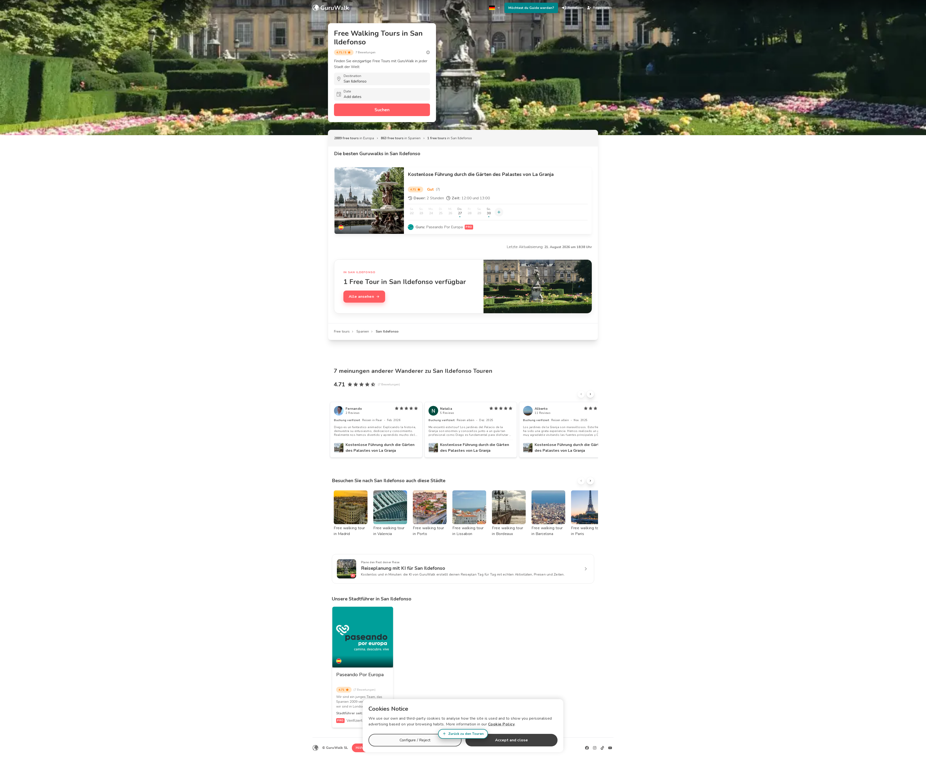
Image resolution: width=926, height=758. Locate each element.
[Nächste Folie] (590, 394)
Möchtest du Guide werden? (531, 8)
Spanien (362, 331)
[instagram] (594, 747)
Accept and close (511, 740)
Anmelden (575, 7)
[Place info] (428, 52)
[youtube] (610, 747)
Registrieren (602, 7)
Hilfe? (361, 747)
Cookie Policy (501, 724)
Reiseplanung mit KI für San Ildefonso (403, 568)
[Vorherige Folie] (581, 394)
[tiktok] (602, 747)
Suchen (381, 110)
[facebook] (587, 747)
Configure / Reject (415, 740)
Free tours (342, 331)
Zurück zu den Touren (466, 733)
